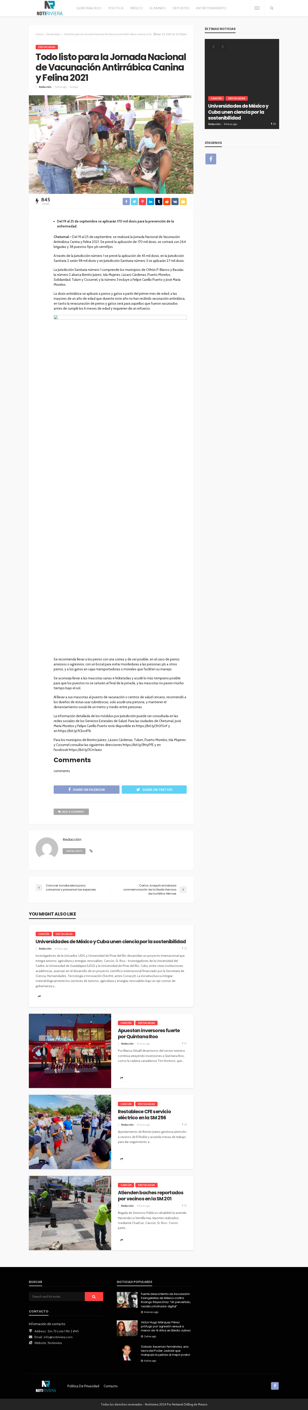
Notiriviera (55, 1343)
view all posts (74, 851)
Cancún (43, 933)
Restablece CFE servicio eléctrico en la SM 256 (144, 1115)
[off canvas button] (257, 8)
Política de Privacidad (83, 1386)
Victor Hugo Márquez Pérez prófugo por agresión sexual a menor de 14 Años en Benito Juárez (166, 1326)
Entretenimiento (211, 8)
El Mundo (158, 8)
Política (116, 8)
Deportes (181, 8)
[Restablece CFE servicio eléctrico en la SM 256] (70, 1132)
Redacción (45, 86)
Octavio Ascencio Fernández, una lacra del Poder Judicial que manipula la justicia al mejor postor (165, 1351)
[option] (242, 84)
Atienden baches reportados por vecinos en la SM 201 (150, 1196)
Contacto (111, 1386)
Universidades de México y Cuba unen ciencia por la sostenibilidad (111, 942)
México (136, 8)
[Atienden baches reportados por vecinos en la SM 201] (70, 1213)
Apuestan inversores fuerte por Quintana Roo (149, 1034)
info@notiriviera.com (58, 1337)
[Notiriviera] (50, 8)
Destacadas (46, 46)
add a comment (73, 811)
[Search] (272, 8)
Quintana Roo (88, 8)
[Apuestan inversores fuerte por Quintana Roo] (70, 1051)
